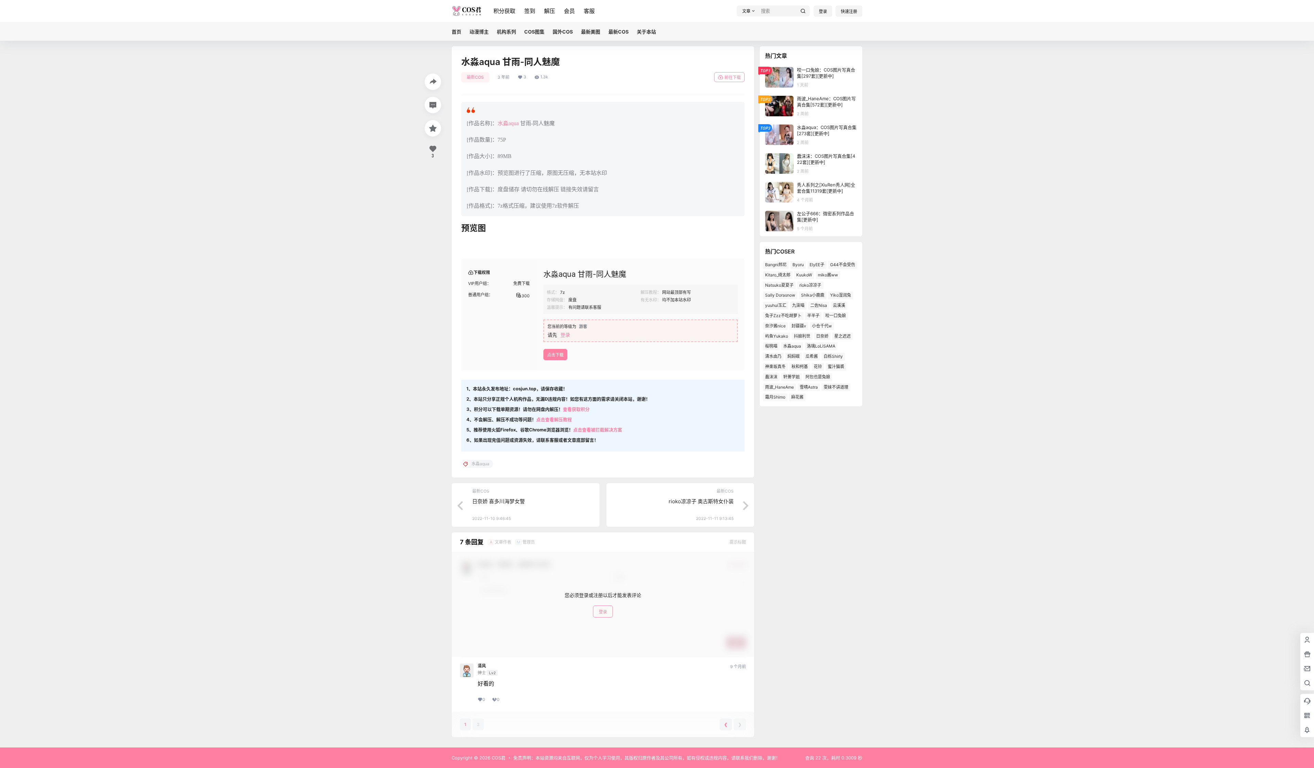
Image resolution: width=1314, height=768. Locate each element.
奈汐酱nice (775, 325)
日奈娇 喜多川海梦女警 (498, 501)
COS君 (497, 757)
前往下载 (732, 77)
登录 (823, 11)
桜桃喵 (771, 346)
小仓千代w (822, 325)
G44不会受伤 (842, 264)
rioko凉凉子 (810, 285)
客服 (589, 11)
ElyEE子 (817, 264)
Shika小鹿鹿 (812, 295)
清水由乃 (773, 356)
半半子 (813, 315)
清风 (482, 666)
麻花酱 (797, 397)
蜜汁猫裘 (836, 366)
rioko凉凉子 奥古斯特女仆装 (701, 501)
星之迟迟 (842, 336)
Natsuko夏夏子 (779, 285)
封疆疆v (798, 325)
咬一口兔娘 (835, 315)
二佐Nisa (818, 305)
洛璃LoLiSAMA (821, 346)
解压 (549, 11)
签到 (529, 11)
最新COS (475, 77)
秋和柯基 (799, 366)
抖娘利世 (802, 336)
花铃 (818, 366)
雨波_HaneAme (779, 387)
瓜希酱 (812, 356)
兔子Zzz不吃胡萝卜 (783, 315)
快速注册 (849, 11)
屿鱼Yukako (776, 336)
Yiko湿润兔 (840, 295)
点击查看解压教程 (554, 419)
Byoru (798, 264)
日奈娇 (822, 336)
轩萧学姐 (791, 376)
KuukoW (804, 274)
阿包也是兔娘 (818, 376)
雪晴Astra (809, 387)
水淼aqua (508, 123)
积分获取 (504, 11)
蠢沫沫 (771, 376)
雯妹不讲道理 (836, 387)
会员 (569, 11)
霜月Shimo (775, 397)
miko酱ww (828, 274)
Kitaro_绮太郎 (777, 274)
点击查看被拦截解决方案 (597, 429)
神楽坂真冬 (775, 366)
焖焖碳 (793, 356)
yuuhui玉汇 (775, 305)
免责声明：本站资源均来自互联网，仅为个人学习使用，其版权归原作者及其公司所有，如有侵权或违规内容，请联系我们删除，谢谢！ (646, 757)
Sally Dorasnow (780, 295)
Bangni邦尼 (776, 264)
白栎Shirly (833, 356)
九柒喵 (798, 305)
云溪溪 (839, 305)
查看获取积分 (576, 409)
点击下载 (555, 354)
